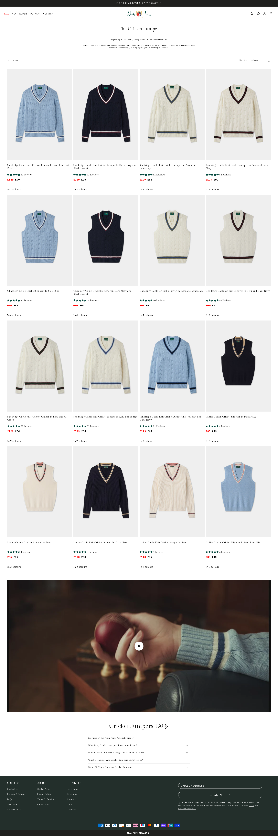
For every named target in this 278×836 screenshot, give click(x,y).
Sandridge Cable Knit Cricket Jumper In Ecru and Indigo (105, 416)
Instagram (72, 789)
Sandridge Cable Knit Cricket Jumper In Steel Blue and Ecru (38, 167)
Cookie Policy (44, 789)
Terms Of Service (45, 799)
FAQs (9, 799)
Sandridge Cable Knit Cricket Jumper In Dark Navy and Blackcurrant (104, 167)
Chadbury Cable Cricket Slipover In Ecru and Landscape (172, 291)
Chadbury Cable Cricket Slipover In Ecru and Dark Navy (238, 291)
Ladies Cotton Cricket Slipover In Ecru (29, 542)
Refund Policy (44, 804)
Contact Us (12, 789)
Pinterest (72, 799)
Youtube (71, 809)
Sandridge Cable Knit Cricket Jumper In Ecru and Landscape (168, 167)
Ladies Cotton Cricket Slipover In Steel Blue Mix (233, 542)
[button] (139, 833)
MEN (14, 13)
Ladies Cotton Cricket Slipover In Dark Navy (231, 416)
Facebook (72, 794)
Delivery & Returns (16, 794)
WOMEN (23, 13)
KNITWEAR (35, 13)
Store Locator (14, 809)
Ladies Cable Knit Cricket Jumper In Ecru (163, 542)
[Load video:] (139, 646)
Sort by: (243, 60)
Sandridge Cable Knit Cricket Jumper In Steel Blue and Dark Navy (171, 418)
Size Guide (12, 804)
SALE (6, 13)
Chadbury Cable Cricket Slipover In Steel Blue (33, 291)
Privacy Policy (44, 794)
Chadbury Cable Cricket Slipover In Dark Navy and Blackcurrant (102, 292)
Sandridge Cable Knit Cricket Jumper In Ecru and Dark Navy (237, 167)
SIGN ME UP (220, 795)
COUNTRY (48, 13)
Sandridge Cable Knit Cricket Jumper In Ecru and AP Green (37, 418)
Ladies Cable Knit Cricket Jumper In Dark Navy (100, 542)
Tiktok (70, 804)
